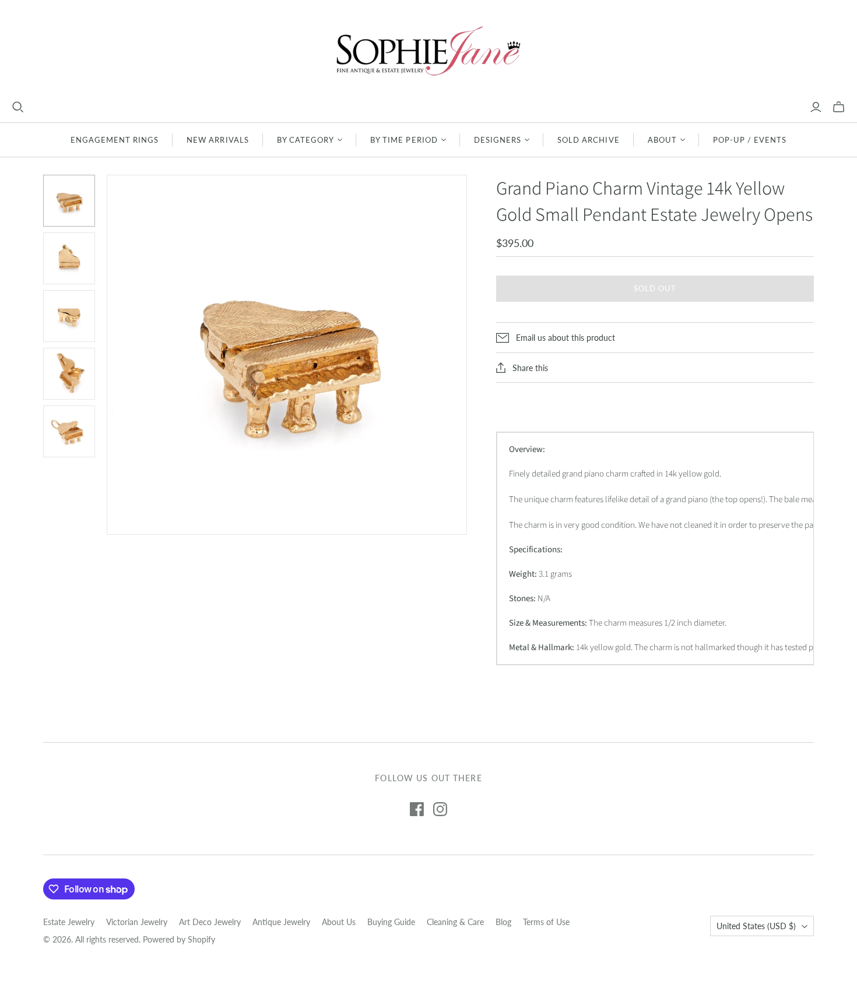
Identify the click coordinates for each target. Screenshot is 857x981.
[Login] (816, 107)
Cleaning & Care (455, 922)
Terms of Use (546, 922)
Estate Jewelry (68, 922)
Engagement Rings (115, 139)
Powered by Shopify (179, 939)
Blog (503, 922)
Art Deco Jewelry (210, 922)
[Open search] (18, 107)
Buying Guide (391, 922)
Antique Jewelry (281, 922)
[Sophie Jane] (428, 50)
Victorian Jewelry (136, 922)
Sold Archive (588, 139)
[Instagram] (440, 809)
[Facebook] (417, 809)
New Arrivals (217, 139)
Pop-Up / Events (750, 139)
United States (756, 926)
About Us (339, 922)
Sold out (655, 288)
